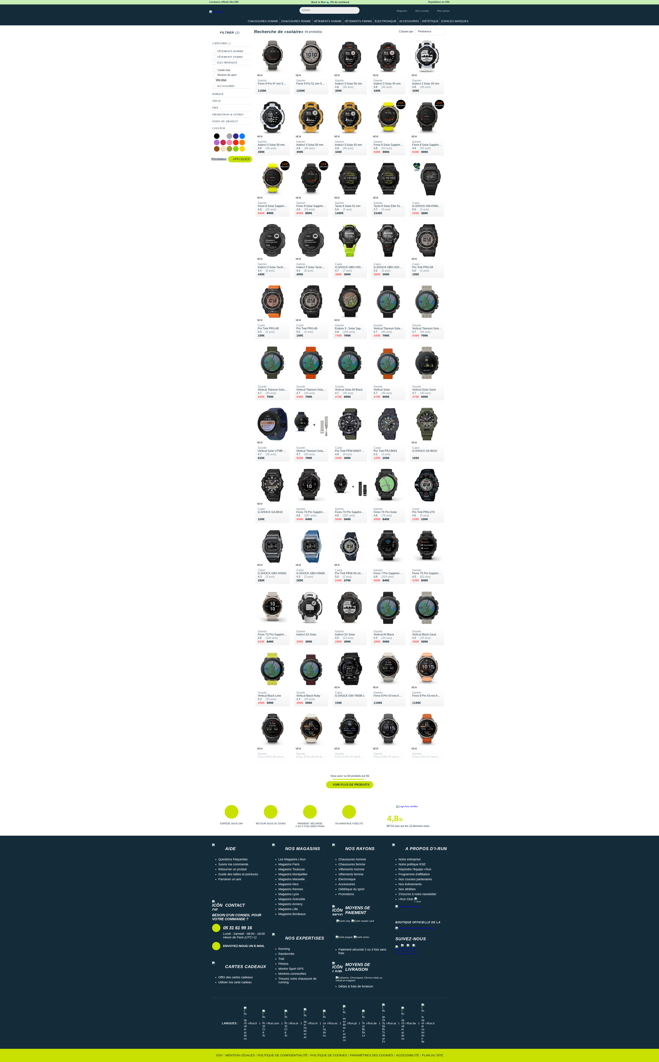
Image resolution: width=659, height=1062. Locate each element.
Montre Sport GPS (291, 968)
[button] (231, 816)
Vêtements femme (230, 57)
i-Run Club (405, 899)
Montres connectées (292, 973)
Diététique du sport (351, 889)
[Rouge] (236, 142)
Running (284, 949)
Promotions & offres (228, 114)
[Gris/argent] (229, 136)
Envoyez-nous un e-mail (244, 946)
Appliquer (241, 159)
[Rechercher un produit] (355, 10)
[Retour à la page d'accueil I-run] (225, 16)
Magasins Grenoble (291, 899)
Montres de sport (226, 74)
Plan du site (432, 1055)
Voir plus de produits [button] (351, 784)
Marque (218, 94)
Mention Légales (240, 1055)
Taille (216, 100)
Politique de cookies (328, 1055)
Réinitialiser (219, 159)
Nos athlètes (407, 889)
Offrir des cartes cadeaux (235, 977)
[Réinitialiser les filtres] (243, 32)
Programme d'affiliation (414, 874)
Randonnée (286, 954)
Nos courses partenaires (415, 879)
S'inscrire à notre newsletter (417, 894)
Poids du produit (225, 121)
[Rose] (229, 142)
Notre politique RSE (412, 864)
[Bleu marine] (236, 136)
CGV (219, 1055)
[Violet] (216, 142)
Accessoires (226, 86)
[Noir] (216, 136)
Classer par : (406, 31)
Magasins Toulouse (291, 869)
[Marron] (216, 149)
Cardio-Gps (223, 70)
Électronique (227, 62)
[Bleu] (242, 136)
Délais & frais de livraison (355, 986)
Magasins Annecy (290, 904)
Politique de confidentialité (283, 1055)
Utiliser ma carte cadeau (235, 982)
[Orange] (242, 142)
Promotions (346, 894)
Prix (215, 107)
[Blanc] (223, 136)
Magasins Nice (288, 884)
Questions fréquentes (233, 859)
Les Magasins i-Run (292, 859)
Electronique (347, 879)
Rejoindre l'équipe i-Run (414, 869)
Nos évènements (410, 884)
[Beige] (223, 149)
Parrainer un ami (229, 879)
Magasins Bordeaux (292, 914)
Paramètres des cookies (371, 1055)
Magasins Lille (288, 909)
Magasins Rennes (290, 889)
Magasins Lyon (288, 894)
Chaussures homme (352, 859)
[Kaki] (229, 149)
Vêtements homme (230, 51)
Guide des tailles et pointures (238, 874)
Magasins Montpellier (293, 874)
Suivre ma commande (233, 864)
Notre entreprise (409, 859)
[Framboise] (223, 142)
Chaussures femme (351, 864)
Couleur (218, 128)
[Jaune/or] (242, 149)
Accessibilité (407, 1055)
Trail (281, 958)
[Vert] (236, 149)
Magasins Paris (288, 864)
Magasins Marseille (291, 879)
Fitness (283, 963)
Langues (230, 1023)
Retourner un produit (232, 869)
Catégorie (221, 43)
